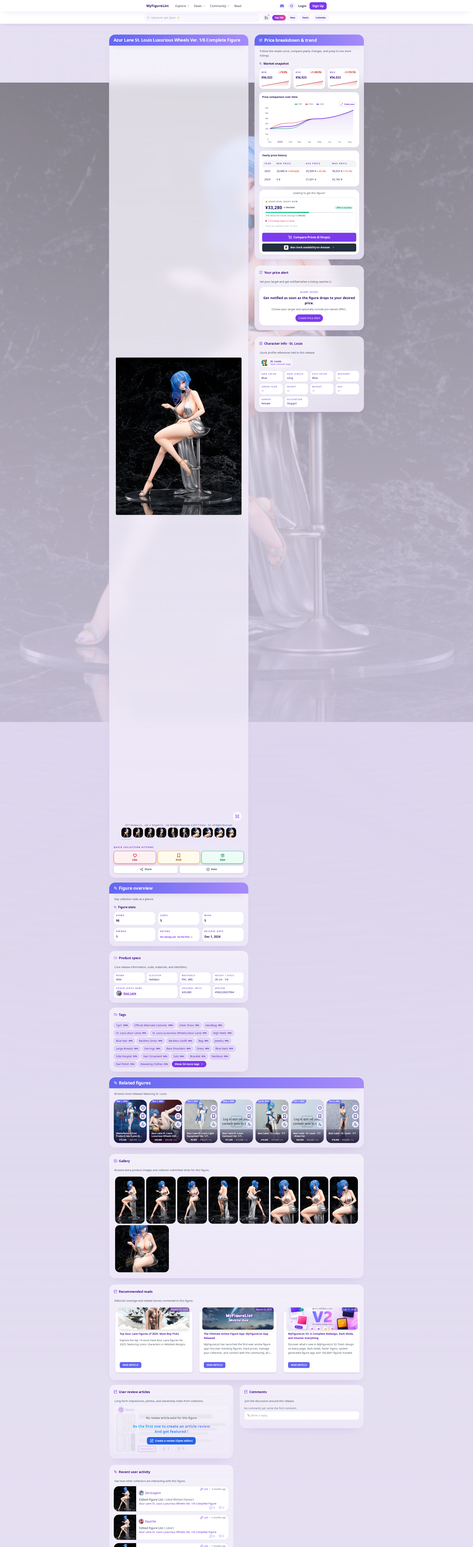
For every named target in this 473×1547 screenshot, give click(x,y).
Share (148, 869)
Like (134, 859)
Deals (198, 6)
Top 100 (279, 17)
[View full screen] (237, 816)
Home (112, 29)
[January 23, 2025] (153, 1321)
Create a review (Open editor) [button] (174, 1440)
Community (218, 6)
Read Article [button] (130, 1365)
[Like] (142, 1108)
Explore (180, 6)
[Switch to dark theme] (291, 6)
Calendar (321, 17)
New (292, 17)
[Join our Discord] (282, 6)
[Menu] (142, 1124)
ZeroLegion (153, 1493)
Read (237, 6)
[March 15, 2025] (237, 1321)
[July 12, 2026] (322, 1321)
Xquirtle (150, 1521)
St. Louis (136, 29)
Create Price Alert (309, 318)
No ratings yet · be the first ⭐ (176, 936)
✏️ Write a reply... (258, 1415)
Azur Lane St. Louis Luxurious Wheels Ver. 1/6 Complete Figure (177, 1503)
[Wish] (142, 1116)
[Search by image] (266, 17)
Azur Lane (123, 29)
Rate (214, 869)
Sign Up (318, 6)
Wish (179, 859)
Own (222, 859)
